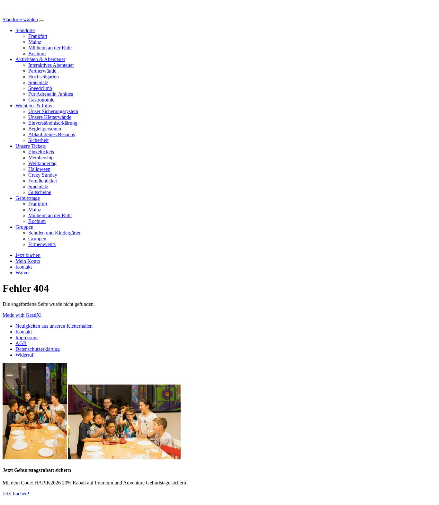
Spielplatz (38, 82)
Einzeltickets (41, 152)
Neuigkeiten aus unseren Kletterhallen (54, 326)
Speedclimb (40, 88)
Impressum (26, 337)
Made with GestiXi (22, 315)
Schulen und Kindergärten (55, 232)
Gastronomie (41, 99)
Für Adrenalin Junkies (50, 94)
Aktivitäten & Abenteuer (40, 59)
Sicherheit (38, 140)
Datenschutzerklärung (37, 349)
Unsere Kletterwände (49, 117)
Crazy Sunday (42, 175)
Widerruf (24, 355)
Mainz (34, 42)
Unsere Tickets (30, 146)
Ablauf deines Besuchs (51, 134)
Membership (41, 157)
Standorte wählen (20, 19)
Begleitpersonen (44, 128)
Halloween (39, 169)
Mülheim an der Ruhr (50, 47)
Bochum (37, 53)
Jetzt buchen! (16, 493)
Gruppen (24, 227)
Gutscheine (39, 192)
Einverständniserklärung (52, 123)
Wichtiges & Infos (33, 105)
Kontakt (23, 331)
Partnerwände (42, 71)
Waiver (22, 272)
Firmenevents (42, 244)
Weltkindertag (42, 163)
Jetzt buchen (27, 255)
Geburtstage (27, 198)
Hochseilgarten (43, 76)
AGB (21, 343)
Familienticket (42, 180)
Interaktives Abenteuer (51, 65)
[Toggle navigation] (41, 21)
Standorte (25, 30)
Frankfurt (37, 36)
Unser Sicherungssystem (53, 111)
